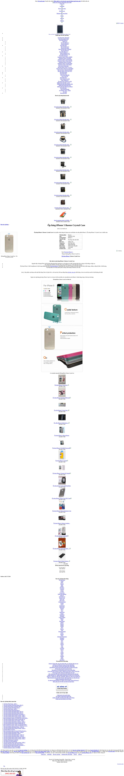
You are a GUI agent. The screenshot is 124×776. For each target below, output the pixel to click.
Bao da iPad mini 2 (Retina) (65, 49)
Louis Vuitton (62, 617)
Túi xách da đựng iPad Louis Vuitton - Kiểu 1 (13, 720)
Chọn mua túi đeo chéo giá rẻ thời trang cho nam (63, 672)
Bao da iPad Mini (65, 48)
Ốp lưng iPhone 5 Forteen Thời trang (61, 397)
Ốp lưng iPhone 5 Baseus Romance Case (61, 511)
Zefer (62, 657)
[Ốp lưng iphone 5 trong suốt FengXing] (62, 484)
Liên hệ (80, 754)
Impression (62, 612)
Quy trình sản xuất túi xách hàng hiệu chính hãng (63, 666)
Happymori (62, 605)
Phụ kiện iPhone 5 (63, 40)
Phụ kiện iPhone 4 (63, 51)
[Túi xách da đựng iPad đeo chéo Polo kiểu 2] (63, 168)
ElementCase (62, 596)
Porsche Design (62, 631)
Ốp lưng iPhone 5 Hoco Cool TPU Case (61, 498)
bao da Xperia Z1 (94, 750)
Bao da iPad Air (25, 752)
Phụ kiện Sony (63, 77)
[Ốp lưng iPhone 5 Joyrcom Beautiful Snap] (62, 384)
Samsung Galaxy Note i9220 (64, 64)
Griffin (62, 603)
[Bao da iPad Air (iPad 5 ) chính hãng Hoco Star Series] (60, 33)
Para (62, 627)
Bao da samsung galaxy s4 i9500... (62, 220)
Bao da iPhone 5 (65, 44)
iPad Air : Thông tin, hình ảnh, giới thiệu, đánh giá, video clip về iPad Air (63, 676)
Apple (62, 581)
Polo (62, 630)
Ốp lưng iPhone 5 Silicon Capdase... (61, 523)
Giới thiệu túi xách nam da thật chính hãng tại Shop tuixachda (63, 667)
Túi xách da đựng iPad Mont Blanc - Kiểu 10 (13, 734)
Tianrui (62, 644)
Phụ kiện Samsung (63, 55)
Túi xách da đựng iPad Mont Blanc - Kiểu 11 (13, 736)
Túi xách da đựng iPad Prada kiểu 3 (11, 710)
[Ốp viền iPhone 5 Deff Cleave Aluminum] (62, 421)
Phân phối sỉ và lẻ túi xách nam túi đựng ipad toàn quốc (67, 1)
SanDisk (62, 639)
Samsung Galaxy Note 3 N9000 (65, 57)
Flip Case (62, 599)
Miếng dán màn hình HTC (65, 85)
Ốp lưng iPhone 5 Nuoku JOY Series (61, 473)
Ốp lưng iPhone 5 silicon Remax (61, 435)
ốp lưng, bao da (71, 272)
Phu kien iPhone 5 (68, 252)
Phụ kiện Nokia (63, 72)
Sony (62, 641)
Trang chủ (43, 754)
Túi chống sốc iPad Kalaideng (10, 741)
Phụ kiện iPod (63, 93)
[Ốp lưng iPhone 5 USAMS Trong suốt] (62, 447)
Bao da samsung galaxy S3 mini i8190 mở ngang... (15, 731)
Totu (62, 645)
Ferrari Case (62, 598)
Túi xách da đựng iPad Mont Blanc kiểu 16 (13, 713)
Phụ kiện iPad (63, 45)
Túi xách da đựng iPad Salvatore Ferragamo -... (14, 714)
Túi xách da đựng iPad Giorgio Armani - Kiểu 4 (14, 728)
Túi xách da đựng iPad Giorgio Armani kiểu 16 (14, 719)
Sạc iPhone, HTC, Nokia (65, 90)
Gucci (62, 604)
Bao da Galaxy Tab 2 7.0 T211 (65, 67)
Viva (62, 651)
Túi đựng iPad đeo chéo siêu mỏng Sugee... (13, 743)
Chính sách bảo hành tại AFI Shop (63, 699)
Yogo (62, 654)
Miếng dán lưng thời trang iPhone (65, 86)
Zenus (62, 658)
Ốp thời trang (62, 580)
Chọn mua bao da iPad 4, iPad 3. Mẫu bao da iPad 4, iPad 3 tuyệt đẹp (63, 671)
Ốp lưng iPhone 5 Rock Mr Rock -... (61, 548)
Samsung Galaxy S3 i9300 (65, 62)
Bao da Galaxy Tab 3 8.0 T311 (65, 71)
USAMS (62, 648)
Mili (62, 620)
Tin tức (75, 754)
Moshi (62, 622)
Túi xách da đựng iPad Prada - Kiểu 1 (12, 733)
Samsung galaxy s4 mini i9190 (65, 59)
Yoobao (62, 656)
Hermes (62, 608)
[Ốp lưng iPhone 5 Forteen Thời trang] (62, 396)
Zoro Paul (62, 660)
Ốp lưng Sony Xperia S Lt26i (65, 81)
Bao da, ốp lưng (56, 754)
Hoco (62, 609)
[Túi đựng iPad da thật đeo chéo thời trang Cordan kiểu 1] (63, 206)
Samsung (62, 638)
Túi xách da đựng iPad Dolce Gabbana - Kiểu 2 (14, 722)
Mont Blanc (62, 621)
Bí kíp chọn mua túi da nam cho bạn (63, 668)
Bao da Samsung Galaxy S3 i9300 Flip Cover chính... (15, 718)
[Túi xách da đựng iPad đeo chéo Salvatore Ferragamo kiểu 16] (63, 105)
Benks (62, 586)
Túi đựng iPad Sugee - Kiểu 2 (10, 709)
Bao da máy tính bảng (63, 66)
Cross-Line (62, 593)
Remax (62, 634)
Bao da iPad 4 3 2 (65, 46)
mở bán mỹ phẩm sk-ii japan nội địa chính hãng (63, 665)
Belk (62, 585)
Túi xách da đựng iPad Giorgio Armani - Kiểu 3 (14, 738)
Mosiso (62, 623)
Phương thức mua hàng (67, 754)
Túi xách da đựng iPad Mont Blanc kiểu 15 (13, 705)
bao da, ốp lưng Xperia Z (79, 750)
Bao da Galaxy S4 (5, 751)
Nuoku (62, 626)
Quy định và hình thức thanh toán (63, 696)
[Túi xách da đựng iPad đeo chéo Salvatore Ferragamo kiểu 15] (63, 118)
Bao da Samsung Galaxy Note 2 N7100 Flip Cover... (15, 725)
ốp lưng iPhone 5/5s (86, 752)
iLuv (62, 611)
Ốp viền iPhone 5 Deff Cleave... (61, 423)
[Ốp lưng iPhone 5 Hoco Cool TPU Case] (62, 497)
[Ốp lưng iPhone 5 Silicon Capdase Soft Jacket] (62, 522)
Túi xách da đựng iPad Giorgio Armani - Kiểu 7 (14, 715)
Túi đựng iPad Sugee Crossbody (10, 740)
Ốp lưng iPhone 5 (65, 42)
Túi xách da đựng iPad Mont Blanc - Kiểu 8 (13, 732)
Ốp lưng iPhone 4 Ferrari (9, 729)
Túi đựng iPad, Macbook (63, 37)
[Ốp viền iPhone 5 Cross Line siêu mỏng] (62, 409)
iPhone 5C (65, 41)
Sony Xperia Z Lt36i (65, 79)
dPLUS (62, 595)
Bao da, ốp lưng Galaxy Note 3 (42, 751)
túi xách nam (111, 751)
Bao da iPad (6, 752)
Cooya (62, 590)
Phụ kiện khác (63, 88)
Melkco (62, 618)
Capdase (62, 589)
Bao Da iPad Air (65, 50)
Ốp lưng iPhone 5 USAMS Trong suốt (61, 448)
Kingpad (62, 616)
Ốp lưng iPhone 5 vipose (61, 460)
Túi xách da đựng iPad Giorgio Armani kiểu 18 (14, 723)
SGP (62, 640)
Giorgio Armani (62, 602)
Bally (62, 582)
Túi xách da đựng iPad (63, 39)
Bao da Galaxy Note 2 (19, 751)
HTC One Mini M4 (64, 75)
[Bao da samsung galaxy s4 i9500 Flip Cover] (63, 219)
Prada (62, 632)
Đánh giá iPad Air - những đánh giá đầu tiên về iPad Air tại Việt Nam (63, 675)
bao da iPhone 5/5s (72, 752)
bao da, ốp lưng (23, 750)
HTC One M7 (65, 76)
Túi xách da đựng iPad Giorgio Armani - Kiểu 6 (14, 716)
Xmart (62, 653)
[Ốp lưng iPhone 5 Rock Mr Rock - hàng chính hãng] (62, 547)
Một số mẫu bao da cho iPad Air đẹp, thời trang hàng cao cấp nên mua (63, 677)
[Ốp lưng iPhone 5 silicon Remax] (62, 434)
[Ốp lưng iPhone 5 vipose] (62, 459)
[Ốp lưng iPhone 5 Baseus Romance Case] (62, 510)
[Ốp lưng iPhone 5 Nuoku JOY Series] (62, 472)
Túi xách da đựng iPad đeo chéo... (62, 106)
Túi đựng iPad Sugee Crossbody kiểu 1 (12, 706)
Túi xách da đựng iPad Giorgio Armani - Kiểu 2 (14, 742)
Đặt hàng (120, 250)
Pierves (62, 629)
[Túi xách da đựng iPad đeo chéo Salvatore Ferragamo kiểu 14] (63, 131)
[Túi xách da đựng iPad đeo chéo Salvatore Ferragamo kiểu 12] (63, 143)
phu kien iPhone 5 (54, 266)
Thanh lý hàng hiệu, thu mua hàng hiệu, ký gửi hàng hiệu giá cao (63, 663)
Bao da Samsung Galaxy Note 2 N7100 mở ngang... (15, 724)
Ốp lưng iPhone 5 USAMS (61, 536)
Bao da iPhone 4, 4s (64, 53)
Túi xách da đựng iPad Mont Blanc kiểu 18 (13, 711)
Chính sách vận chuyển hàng (63, 695)
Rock (62, 635)
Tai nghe (65, 91)
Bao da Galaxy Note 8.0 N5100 (65, 70)
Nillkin (62, 625)
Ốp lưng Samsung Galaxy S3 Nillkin (11, 747)
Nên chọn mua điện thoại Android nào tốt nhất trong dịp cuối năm (63, 674)
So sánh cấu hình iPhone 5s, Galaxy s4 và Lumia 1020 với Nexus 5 (63, 680)
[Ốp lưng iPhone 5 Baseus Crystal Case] (9, 254)
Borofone (62, 587)
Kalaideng (62, 614)
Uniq (62, 647)
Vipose (62, 649)
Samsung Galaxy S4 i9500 (65, 58)
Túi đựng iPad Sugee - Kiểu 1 (10, 703)
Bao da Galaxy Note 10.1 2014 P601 (64, 68)
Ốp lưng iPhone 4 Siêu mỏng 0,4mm (11, 746)
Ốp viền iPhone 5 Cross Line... (61, 410)
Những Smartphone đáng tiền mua (63, 679)
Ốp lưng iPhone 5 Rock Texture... (61, 561)
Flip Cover (62, 600)
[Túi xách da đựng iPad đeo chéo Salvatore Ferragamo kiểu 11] (63, 156)
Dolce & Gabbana (62, 594)
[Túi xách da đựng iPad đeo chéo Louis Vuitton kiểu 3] (63, 194)
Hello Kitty (62, 607)
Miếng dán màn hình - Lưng (63, 82)
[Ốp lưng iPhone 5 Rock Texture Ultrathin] (62, 560)
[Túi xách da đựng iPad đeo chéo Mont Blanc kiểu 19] (63, 181)
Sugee (62, 643)
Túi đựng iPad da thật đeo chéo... (62, 207)
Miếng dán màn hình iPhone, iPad (65, 84)
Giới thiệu (49, 754)
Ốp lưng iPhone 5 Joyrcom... (61, 385)
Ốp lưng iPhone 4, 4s (65, 54)
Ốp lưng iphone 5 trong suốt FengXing (62, 485)
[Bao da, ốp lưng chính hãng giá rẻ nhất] (62, 2)
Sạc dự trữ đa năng (65, 89)
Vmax (62, 652)
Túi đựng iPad (95, 751)
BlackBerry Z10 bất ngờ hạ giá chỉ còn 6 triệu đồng (63, 670)
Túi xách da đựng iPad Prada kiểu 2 (11, 707)
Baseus (62, 584)
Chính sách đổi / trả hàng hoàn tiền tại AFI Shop (63, 697)
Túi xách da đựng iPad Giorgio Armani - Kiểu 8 (14, 737)
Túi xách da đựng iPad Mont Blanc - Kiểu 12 (13, 727)
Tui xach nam (41, 1)
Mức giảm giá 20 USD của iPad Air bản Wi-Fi (63, 681)
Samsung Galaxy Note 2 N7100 (65, 60)
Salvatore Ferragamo (62, 636)
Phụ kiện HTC (63, 73)
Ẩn (4, 766)
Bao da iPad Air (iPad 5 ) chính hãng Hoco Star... (60, 34)
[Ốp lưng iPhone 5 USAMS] (62, 534)
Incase (62, 613)
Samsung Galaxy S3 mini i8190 (65, 63)
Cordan (62, 591)
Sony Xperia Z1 (65, 80)
